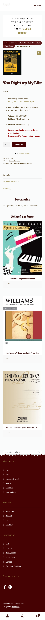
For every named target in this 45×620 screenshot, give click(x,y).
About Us (9, 483)
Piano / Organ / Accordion (27, 43)
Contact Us (9, 488)
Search (22, 616)
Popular (26, 102)
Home (5, 43)
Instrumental (13, 43)
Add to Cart (19, 145)
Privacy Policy (11, 553)
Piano (38, 43)
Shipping (9, 562)
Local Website (11, 492)
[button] (39, 53)
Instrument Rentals (13, 479)
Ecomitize (16, 607)
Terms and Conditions (13, 566)
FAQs (7, 544)
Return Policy (10, 557)
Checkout (9, 525)
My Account (7, 616)
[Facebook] (5, 587)
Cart (7, 520)
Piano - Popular (9, 46)
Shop (7, 474)
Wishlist (9, 516)
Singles (29, 163)
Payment (9, 548)
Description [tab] (7, 175)
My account (10, 511)
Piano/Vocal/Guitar (15, 102)
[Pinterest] (10, 587)
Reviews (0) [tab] (7, 189)
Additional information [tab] (11, 182)
